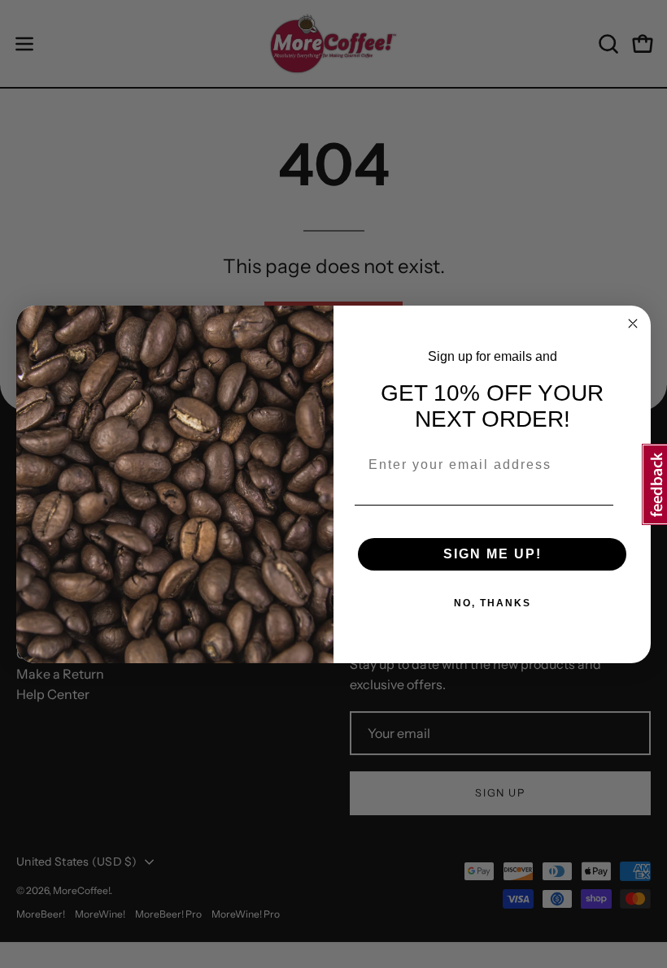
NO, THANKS (492, 603)
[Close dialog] (633, 323)
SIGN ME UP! (492, 554)
